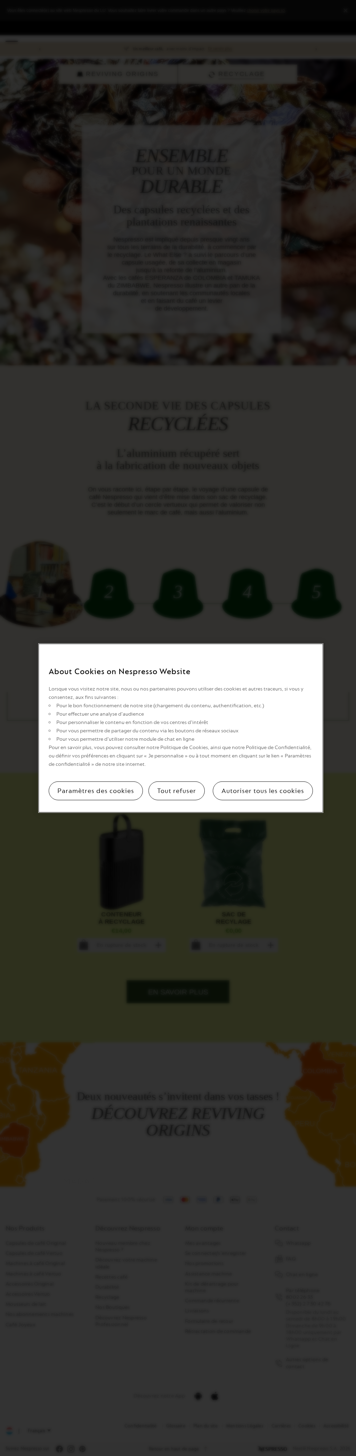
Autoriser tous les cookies (262, 791)
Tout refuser (176, 791)
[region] (180, 728)
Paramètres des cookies (95, 791)
